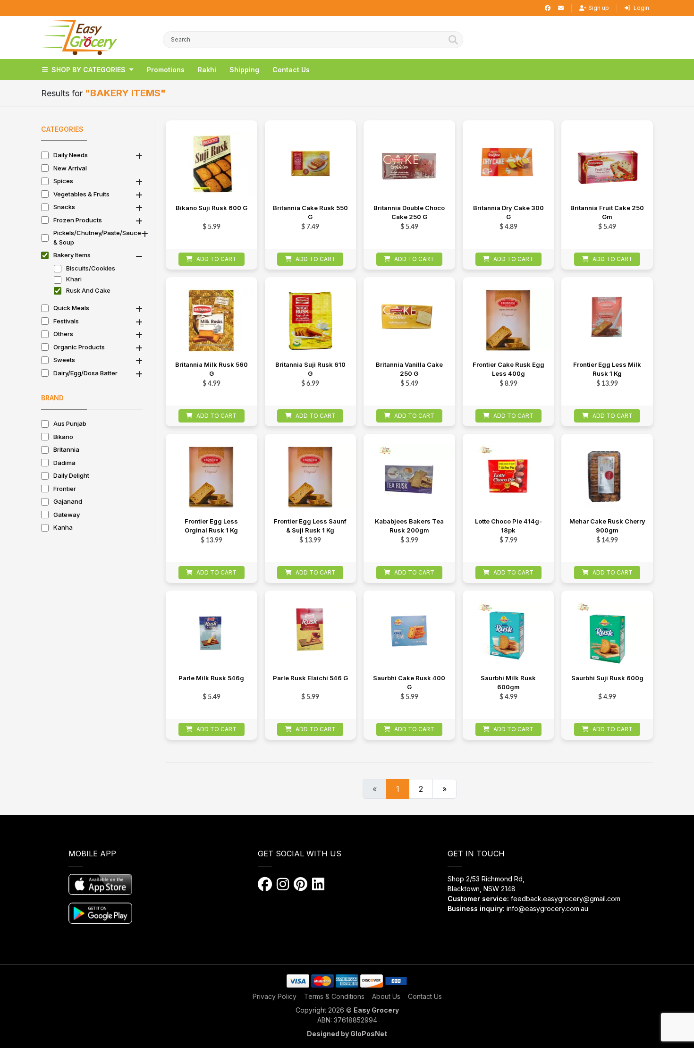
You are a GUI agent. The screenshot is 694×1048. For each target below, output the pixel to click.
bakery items (72, 255)
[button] (79, 37)
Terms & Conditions (334, 996)
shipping (244, 70)
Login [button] (640, 7)
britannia (66, 449)
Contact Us (425, 996)
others (63, 334)
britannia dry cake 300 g (508, 212)
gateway (66, 514)
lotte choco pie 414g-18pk (508, 525)
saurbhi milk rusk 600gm (508, 682)
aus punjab (69, 423)
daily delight (71, 475)
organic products (79, 347)
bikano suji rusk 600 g (211, 207)
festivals (66, 321)
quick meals (71, 308)
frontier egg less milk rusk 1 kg (607, 369)
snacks (64, 207)
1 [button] (397, 789)
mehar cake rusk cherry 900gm (607, 525)
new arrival (70, 168)
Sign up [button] (598, 7)
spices (63, 181)
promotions (166, 70)
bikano (63, 436)
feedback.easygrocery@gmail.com (565, 899)
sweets (64, 359)
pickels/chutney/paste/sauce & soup (97, 237)
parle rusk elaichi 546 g (310, 678)
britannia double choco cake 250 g (409, 212)
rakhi (207, 70)
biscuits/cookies (90, 268)
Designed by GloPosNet (347, 1034)
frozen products (77, 220)
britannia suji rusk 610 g (310, 369)
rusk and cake (88, 290)
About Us (386, 996)
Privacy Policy (274, 996)
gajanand (67, 501)
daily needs (70, 155)
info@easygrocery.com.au (547, 908)
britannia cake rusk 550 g (310, 212)
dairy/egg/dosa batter (85, 373)
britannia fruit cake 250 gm (607, 212)
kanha (63, 527)
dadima (64, 462)
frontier (64, 488)
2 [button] (421, 789)
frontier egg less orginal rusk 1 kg (211, 525)
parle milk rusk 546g (211, 678)
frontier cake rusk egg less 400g (508, 369)
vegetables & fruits (81, 194)
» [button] (444, 789)
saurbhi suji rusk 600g (607, 678)
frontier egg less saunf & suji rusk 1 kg (310, 525)
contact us (291, 70)
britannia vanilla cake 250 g (409, 369)
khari (74, 279)
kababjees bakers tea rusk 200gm (409, 525)
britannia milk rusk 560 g (211, 369)
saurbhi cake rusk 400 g (409, 682)
